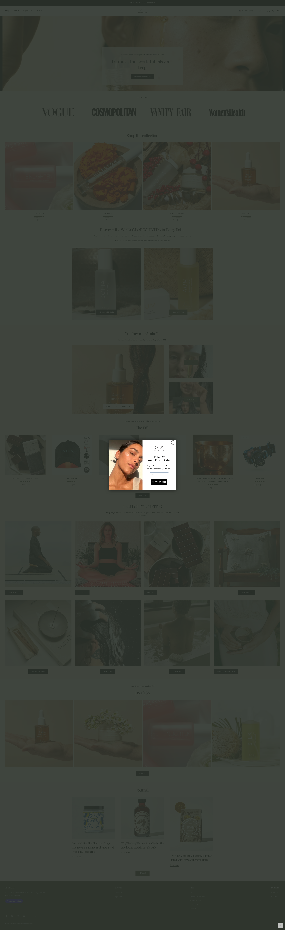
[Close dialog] (173, 442)
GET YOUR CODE (159, 482)
